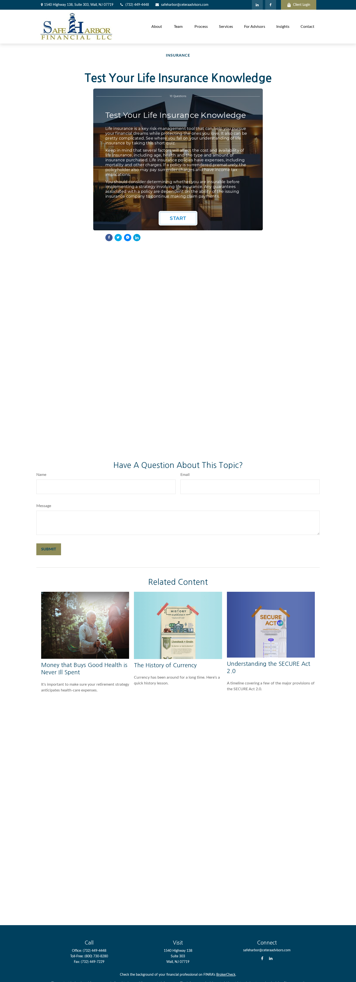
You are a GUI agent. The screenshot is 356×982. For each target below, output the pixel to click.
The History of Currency (165, 665)
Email (185, 475)
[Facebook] (270, 5)
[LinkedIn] (257, 5)
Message (43, 506)
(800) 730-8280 (96, 956)
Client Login (301, 5)
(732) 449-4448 (137, 5)
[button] (156, 26)
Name (41, 475)
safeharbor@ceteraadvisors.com (185, 5)
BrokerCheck (225, 974)
